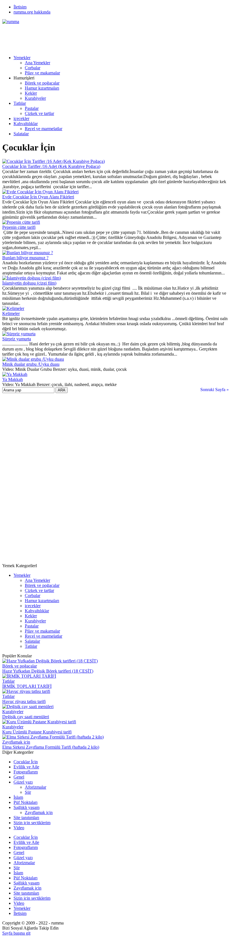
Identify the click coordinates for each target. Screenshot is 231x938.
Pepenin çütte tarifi (18, 227)
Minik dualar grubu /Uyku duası (30, 364)
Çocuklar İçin (26, 761)
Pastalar (32, 108)
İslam (18, 797)
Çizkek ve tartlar (39, 113)
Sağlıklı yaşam (26, 807)
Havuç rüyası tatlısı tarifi (24, 701)
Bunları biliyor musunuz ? (25, 257)
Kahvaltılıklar (26, 123)
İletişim (20, 7)
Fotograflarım (26, 772)
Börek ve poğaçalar (42, 83)
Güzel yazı (23, 782)
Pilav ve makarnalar (42, 72)
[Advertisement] (104, 37)
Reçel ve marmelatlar (43, 128)
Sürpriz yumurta (16, 338)
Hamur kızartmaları (42, 88)
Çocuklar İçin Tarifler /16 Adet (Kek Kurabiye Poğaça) (51, 166)
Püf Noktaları (25, 802)
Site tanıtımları (26, 817)
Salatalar (21, 133)
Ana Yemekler (37, 62)
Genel (19, 777)
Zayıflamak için (16, 742)
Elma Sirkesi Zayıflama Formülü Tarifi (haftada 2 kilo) (50, 747)
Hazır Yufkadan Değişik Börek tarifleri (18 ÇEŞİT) (47, 671)
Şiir (28, 792)
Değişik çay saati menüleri (25, 716)
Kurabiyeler (35, 98)
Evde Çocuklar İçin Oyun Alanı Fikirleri (38, 196)
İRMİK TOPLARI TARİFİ (27, 686)
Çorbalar (32, 67)
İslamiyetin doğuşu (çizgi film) (29, 283)
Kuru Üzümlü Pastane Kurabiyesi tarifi (37, 731)
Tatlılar (20, 103)
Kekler (31, 93)
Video (19, 827)
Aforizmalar (35, 787)
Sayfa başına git (16, 933)
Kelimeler (11, 313)
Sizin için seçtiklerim (32, 822)
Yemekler (22, 57)
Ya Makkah (12, 379)
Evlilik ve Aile (26, 766)
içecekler (21, 118)
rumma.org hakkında (32, 12)
